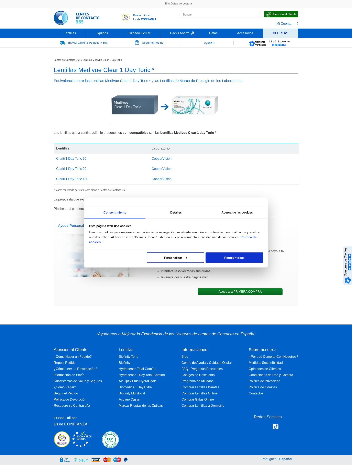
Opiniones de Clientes (265, 369)
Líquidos (102, 33)
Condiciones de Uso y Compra (271, 375)
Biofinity (124, 362)
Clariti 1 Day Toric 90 (71, 168)
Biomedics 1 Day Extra (135, 387)
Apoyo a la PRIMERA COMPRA (240, 291)
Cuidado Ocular (139, 33)
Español (285, 459)
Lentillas (70, 33)
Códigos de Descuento (198, 375)
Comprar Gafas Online (198, 399)
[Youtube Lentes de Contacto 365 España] (292, 427)
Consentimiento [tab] (114, 212)
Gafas (213, 33)
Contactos (256, 393)
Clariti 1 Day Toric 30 (71, 158)
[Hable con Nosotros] (281, 14)
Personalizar (173, 257)
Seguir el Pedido (66, 393)
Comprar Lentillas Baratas (200, 387)
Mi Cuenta (283, 23)
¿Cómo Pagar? (65, 387)
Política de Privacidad (264, 381)
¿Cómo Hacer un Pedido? (73, 356)
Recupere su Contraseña (72, 405)
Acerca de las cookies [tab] (237, 212)
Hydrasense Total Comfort (137, 369)
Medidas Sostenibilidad (266, 362)
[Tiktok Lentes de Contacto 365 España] (275, 428)
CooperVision (162, 158)
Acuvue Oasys (129, 399)
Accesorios (245, 33)
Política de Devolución (70, 399)
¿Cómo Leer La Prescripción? (75, 369)
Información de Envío (69, 375)
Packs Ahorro (179, 33)
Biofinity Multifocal (132, 393)
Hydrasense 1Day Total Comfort (142, 375)
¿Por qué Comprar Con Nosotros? (273, 356)
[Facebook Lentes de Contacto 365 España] (258, 427)
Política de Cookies (263, 387)
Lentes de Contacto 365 (67, 60)
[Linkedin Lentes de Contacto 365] (284, 427)
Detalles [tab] (176, 212)
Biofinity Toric (128, 356)
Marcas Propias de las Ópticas (141, 405)
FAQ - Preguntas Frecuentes (202, 369)
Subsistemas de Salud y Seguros (78, 381)
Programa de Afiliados (197, 381)
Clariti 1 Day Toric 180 (72, 179)
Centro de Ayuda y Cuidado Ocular (207, 362)
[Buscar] (255, 14)
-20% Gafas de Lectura (178, 3)
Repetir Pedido (65, 362)
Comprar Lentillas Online (200, 393)
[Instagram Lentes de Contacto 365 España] (267, 427)
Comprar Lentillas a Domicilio (203, 405)
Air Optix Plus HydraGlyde (138, 381)
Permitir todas (234, 257)
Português (269, 459)
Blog (185, 356)
